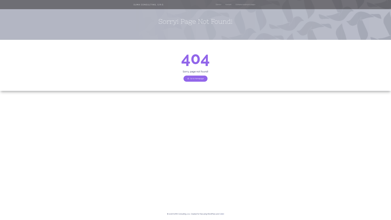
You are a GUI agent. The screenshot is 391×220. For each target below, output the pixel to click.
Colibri (221, 214)
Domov (218, 5)
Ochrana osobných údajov (245, 5)
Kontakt (228, 5)
